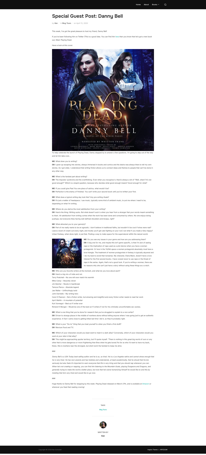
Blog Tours (66, 23)
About (146, 4)
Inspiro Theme (153, 449)
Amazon (145, 384)
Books (154, 4)
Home (138, 4)
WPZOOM (163, 449)
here (117, 37)
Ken (56, 23)
